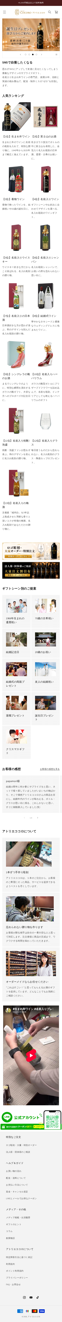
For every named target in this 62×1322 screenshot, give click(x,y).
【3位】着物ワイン (13, 199)
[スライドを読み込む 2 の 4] (29, 54)
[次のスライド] (41, 54)
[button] (4, 12)
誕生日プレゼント (44, 717)
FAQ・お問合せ (13, 1284)
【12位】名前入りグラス (44, 442)
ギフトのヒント (13, 1224)
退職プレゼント (15, 715)
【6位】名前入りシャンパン (45, 259)
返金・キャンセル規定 (17, 1191)
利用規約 (10, 1264)
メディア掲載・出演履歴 (18, 1217)
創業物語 (10, 1238)
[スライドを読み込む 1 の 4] (25, 54)
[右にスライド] (37, 817)
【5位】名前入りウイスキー (16, 259)
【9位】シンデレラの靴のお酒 (16, 376)
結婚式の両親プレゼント (15, 683)
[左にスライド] (24, 817)
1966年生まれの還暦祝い (15, 620)
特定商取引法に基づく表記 (19, 1257)
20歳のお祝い (43, 652)
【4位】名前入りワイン (45, 199)
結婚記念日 (12, 652)
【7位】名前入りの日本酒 (16, 317)
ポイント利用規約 (15, 1270)
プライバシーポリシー (17, 1277)
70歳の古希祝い (44, 618)
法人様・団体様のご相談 (18, 1152)
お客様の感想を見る (50, 769)
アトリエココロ (34, 1316)
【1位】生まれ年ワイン (16, 136)
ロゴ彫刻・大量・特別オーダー (21, 1145)
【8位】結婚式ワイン (43, 316)
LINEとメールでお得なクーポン (21, 1198)
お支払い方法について (17, 1184)
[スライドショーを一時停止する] (56, 54)
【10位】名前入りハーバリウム (44, 376)
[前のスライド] (20, 54)
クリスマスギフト (15, 751)
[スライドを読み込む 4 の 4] (36, 54)
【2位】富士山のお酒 (43, 136)
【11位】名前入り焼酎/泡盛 (16, 442)
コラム (9, 1231)
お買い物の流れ (13, 1171)
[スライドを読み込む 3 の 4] (33, 54)
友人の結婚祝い (44, 681)
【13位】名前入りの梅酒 (15, 505)
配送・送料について (16, 1178)
